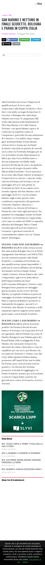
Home (4, 15)
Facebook (13, 39)
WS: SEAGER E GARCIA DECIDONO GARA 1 (22, 469)
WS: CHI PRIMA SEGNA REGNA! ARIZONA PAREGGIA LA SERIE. (21, 461)
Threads (7, 43)
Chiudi (25, 562)
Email (17, 43)
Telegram (36, 39)
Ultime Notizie (7, 438)
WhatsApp (25, 39)
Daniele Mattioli (8, 34)
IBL (10, 15)
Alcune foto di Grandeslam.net (13, 479)
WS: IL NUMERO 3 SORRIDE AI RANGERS (21, 453)
